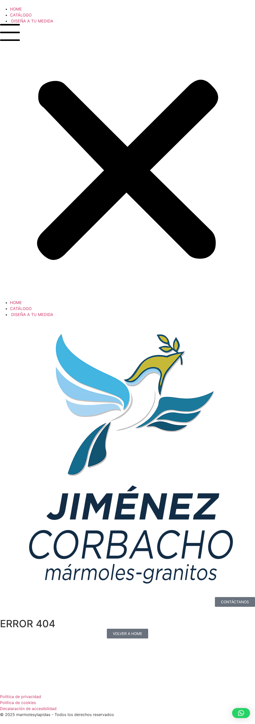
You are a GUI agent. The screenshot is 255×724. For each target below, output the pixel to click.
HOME (16, 8)
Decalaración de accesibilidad (28, 708)
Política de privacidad (20, 696)
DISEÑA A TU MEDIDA (31, 20)
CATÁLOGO (21, 14)
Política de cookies (18, 702)
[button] (127, 162)
